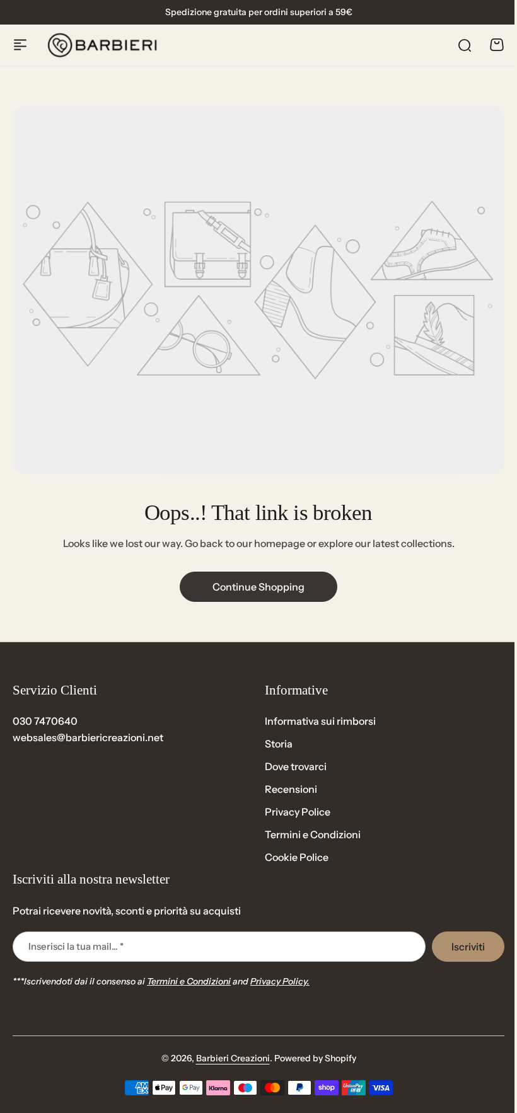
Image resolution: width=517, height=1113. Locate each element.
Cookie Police (296, 857)
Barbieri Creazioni (233, 1058)
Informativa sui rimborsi (320, 721)
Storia (279, 743)
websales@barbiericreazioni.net (88, 737)
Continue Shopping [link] (258, 586)
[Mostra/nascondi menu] (20, 45)
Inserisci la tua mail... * (76, 946)
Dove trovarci (296, 766)
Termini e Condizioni (313, 834)
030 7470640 (45, 721)
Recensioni (291, 789)
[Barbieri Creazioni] (102, 45)
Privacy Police (297, 811)
